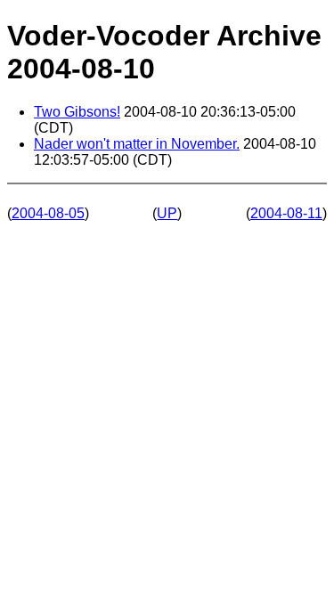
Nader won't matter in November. (137, 143)
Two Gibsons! (77, 111)
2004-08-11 (286, 213)
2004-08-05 (48, 213)
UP (167, 213)
